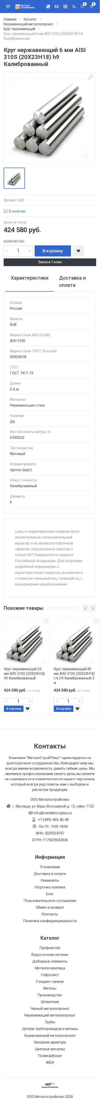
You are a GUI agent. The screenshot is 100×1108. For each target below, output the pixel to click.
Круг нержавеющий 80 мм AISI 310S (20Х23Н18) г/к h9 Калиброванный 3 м (74, 676)
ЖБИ (50, 1062)
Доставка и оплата (50, 874)
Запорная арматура (50, 1042)
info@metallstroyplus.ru (53, 813)
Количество (14, 241)
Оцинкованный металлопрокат (50, 1035)
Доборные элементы (50, 961)
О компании (50, 867)
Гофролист (50, 975)
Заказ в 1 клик (50, 262)
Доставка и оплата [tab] (72, 281)
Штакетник (50, 1002)
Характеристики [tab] (29, 278)
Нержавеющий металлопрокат (50, 1015)
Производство (50, 995)
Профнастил (49, 948)
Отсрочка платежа (50, 887)
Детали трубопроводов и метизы (50, 1029)
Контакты (50, 914)
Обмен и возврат (50, 907)
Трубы (50, 1022)
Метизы (49, 988)
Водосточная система (49, 954)
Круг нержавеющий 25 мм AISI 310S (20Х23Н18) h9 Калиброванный (24, 673)
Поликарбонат (50, 1056)
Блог (50, 894)
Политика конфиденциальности (50, 921)
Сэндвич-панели (50, 981)
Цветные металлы (50, 1049)
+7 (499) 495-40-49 (53, 820)
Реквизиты (50, 880)
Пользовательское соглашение (49, 900)
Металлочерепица (50, 968)
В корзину (53, 250)
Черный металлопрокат (49, 1008)
